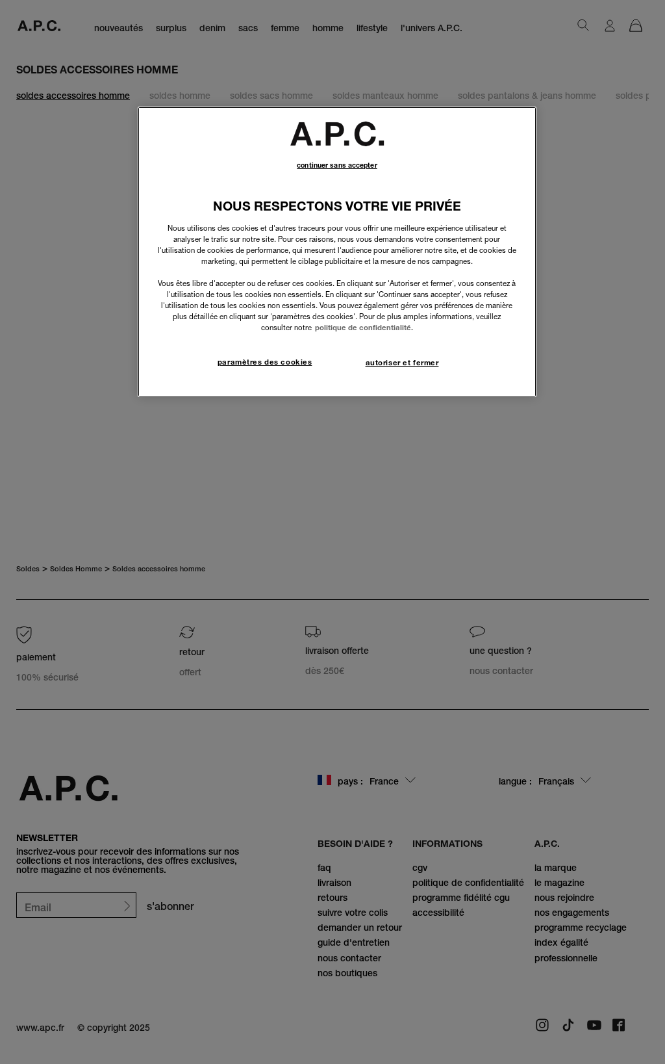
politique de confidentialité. (364, 327)
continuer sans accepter (337, 165)
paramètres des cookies (265, 362)
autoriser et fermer (402, 362)
